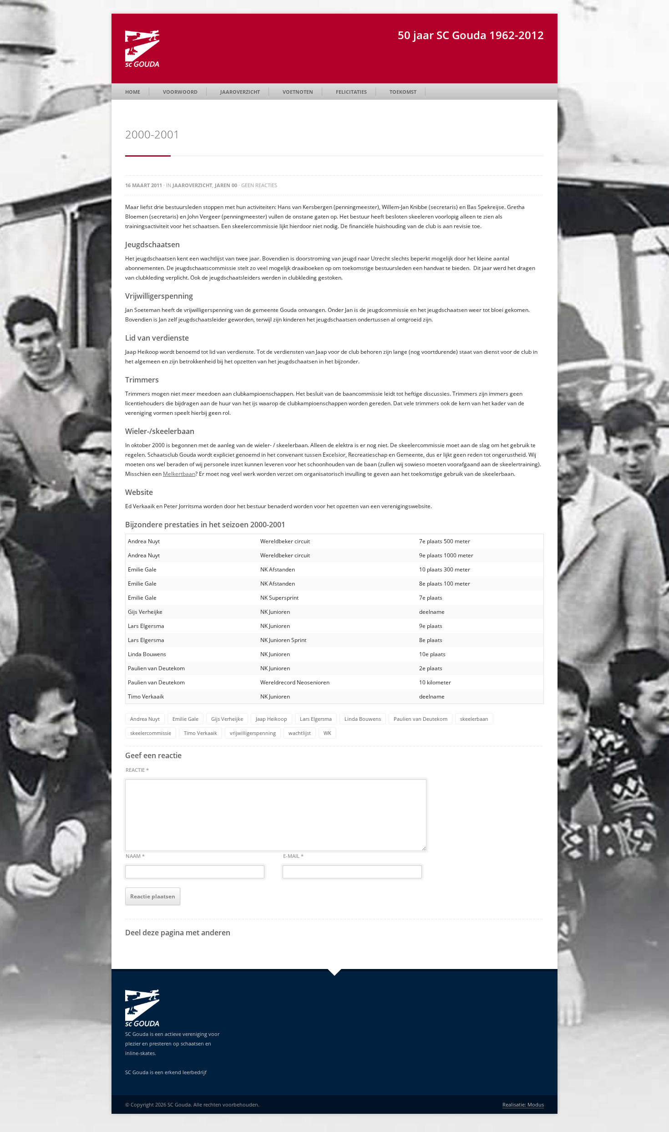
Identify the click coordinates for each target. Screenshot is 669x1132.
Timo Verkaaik (200, 732)
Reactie (137, 769)
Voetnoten (298, 91)
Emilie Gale (185, 718)
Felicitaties (351, 91)
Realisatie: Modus (523, 1104)
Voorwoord (180, 91)
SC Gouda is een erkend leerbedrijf (166, 1072)
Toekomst (403, 91)
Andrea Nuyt (145, 718)
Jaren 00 (226, 185)
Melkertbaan (179, 474)
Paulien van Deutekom (420, 718)
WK (327, 732)
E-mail (293, 855)
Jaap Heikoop (271, 718)
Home (132, 91)
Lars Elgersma (316, 718)
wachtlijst (300, 732)
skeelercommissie (150, 732)
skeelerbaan (474, 718)
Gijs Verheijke (227, 718)
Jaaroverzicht (240, 91)
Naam (135, 855)
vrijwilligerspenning (253, 732)
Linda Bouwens (363, 718)
